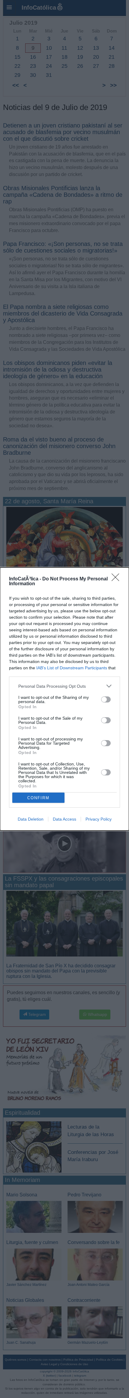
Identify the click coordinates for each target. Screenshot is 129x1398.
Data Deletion (31, 819)
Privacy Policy (99, 819)
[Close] (117, 579)
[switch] (106, 699)
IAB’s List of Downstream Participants (71, 667)
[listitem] (64, 686)
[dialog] (64, 699)
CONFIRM (38, 798)
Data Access (64, 819)
